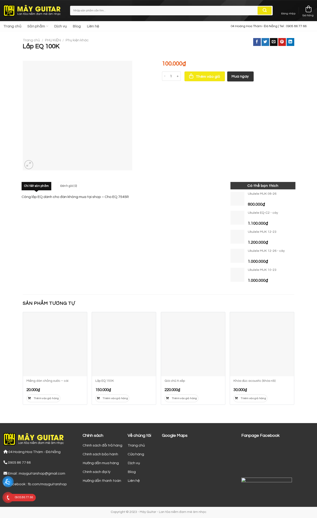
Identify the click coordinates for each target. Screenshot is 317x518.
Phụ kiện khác (77, 40)
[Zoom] (28, 164)
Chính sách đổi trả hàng (102, 445)
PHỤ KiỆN (53, 40)
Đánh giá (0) (68, 186)
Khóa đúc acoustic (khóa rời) (254, 380)
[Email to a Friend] (274, 42)
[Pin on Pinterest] (282, 42)
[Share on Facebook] (257, 42)
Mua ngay (240, 76)
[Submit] (265, 10)
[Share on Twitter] (265, 42)
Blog (77, 26)
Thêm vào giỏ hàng (46, 398)
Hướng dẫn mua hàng (101, 463)
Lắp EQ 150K (104, 380)
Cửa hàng (136, 454)
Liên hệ (93, 26)
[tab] (36, 186)
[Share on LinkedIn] (290, 42)
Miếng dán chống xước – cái (47, 380)
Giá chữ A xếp (175, 380)
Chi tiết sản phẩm (36, 186)
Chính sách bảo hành (100, 454)
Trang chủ (12, 26)
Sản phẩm (36, 26)
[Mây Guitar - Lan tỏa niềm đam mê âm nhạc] (33, 10)
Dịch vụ (60, 26)
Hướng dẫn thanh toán (102, 480)
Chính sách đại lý (96, 472)
